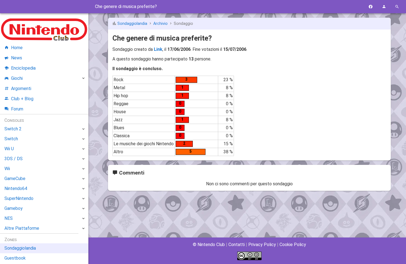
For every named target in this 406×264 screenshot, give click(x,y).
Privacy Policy (262, 244)
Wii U (9, 148)
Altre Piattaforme (21, 228)
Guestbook (15, 258)
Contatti (236, 244)
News (16, 57)
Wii (7, 168)
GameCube (14, 178)
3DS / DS (13, 158)
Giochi (17, 78)
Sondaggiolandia (132, 23)
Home (17, 47)
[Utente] (384, 7)
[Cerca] (397, 7)
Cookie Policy (293, 244)
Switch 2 (13, 128)
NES (8, 218)
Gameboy (13, 208)
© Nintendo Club (209, 244)
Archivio (160, 23)
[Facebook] (370, 7)
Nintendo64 (15, 188)
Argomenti (21, 88)
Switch (11, 138)
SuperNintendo (18, 198)
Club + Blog (22, 98)
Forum (17, 109)
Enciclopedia (23, 68)
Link (158, 49)
